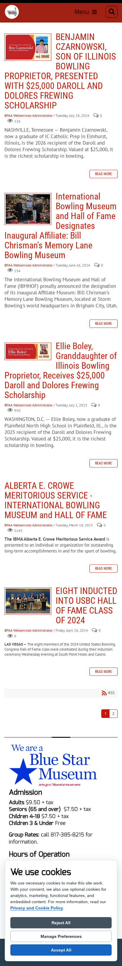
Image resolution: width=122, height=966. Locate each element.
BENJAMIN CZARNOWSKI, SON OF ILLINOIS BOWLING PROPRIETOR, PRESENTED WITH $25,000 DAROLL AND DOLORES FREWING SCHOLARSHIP (28, 47)
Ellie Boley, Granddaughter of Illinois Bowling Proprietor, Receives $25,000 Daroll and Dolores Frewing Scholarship (28, 351)
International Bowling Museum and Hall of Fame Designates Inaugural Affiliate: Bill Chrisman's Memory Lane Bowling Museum (28, 209)
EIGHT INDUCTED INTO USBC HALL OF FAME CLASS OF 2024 (28, 601)
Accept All (61, 950)
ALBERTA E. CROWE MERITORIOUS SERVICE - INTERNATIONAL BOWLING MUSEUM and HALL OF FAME (55, 500)
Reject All (61, 922)
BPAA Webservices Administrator (28, 116)
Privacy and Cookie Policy (36, 908)
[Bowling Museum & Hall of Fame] (11, 11)
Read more (103, 174)
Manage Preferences (61, 936)
